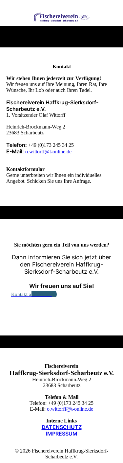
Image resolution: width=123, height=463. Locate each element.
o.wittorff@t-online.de (48, 151)
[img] (61, 17)
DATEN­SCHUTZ (62, 427)
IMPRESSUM (61, 433)
